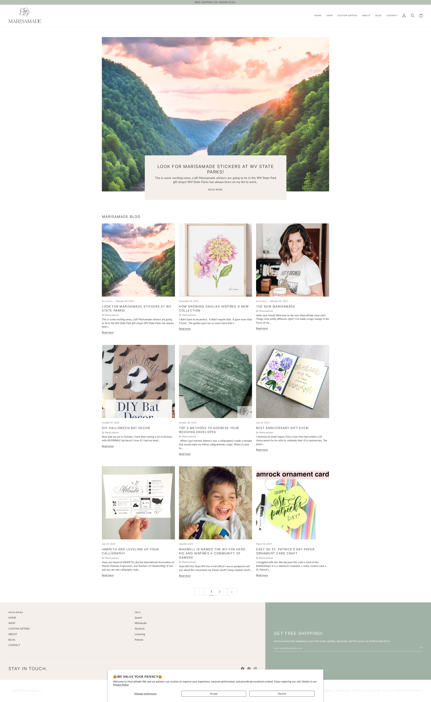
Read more (215, 189)
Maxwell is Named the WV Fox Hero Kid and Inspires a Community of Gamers (212, 553)
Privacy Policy (121, 684)
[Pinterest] (249, 668)
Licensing (140, 634)
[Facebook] (242, 668)
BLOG (11, 639)
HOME (12, 617)
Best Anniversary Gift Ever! (282, 428)
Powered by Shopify (409, 690)
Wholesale (141, 623)
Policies (139, 639)
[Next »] (232, 591)
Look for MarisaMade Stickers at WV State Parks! (215, 169)
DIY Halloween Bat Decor (126, 428)
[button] (329, 15)
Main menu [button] (15, 612)
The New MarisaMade (275, 306)
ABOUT (12, 634)
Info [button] (138, 612)
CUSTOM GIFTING (19, 628)
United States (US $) (24, 690)
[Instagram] (255, 668)
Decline (282, 693)
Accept (214, 693)
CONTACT (14, 645)
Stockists (140, 628)
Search (138, 617)
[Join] (420, 647)
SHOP (11, 623)
